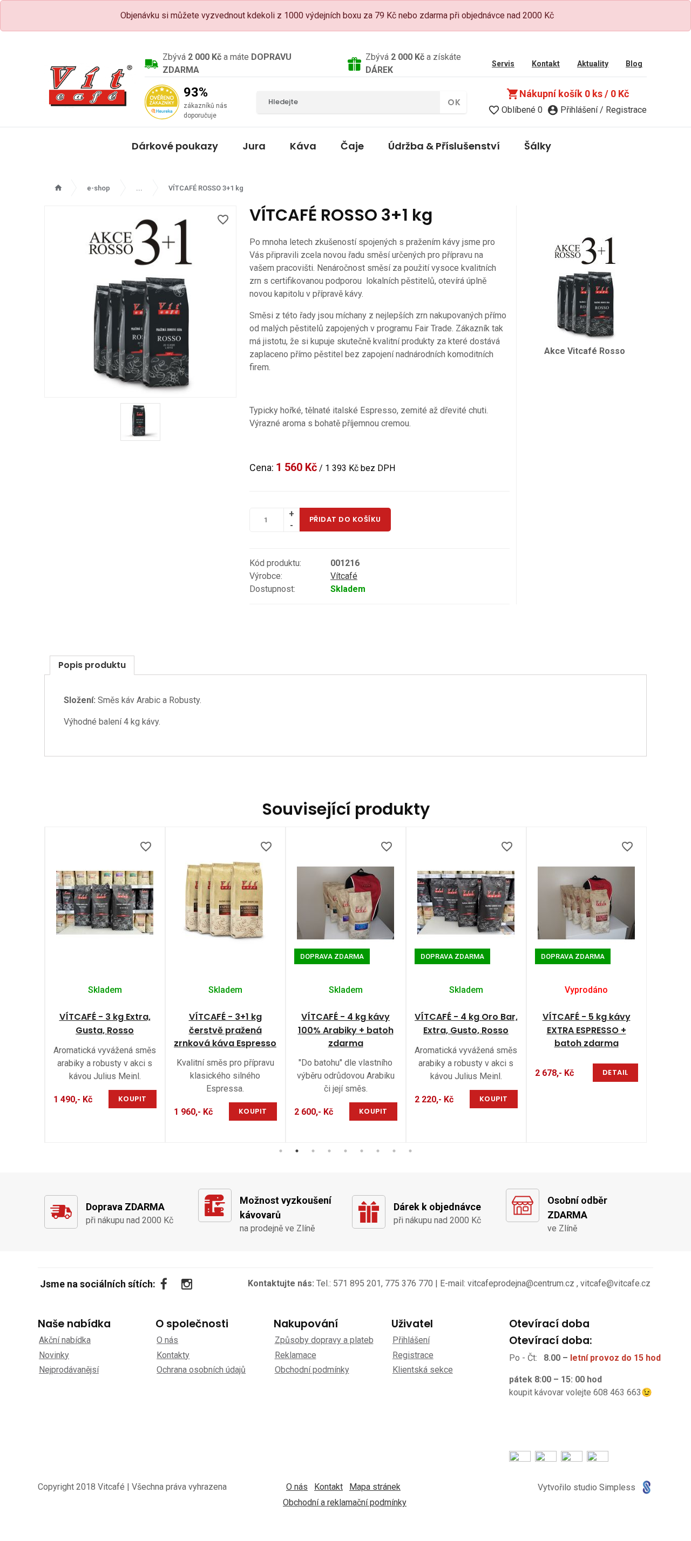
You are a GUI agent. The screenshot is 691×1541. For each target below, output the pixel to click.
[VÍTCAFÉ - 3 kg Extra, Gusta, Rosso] (105, 902)
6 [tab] (361, 1150)
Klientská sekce (422, 1370)
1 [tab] (280, 1150)
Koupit (132, 1099)
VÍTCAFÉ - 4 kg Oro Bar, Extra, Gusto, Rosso (466, 1024)
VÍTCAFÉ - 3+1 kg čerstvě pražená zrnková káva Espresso (225, 1030)
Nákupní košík (567, 93)
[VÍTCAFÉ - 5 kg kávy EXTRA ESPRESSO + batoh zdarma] (586, 902)
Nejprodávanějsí (69, 1370)
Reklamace (295, 1355)
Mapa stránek (375, 1487)
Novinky (54, 1355)
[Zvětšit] (140, 301)
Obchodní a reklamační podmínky (345, 1502)
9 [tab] (410, 1150)
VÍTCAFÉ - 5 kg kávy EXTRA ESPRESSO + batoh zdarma (587, 1030)
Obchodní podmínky (312, 1370)
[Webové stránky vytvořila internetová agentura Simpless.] (646, 1487)
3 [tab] (313, 1150)
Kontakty (173, 1355)
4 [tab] (329, 1150)
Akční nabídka (65, 1340)
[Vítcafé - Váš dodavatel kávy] (90, 85)
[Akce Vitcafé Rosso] (585, 286)
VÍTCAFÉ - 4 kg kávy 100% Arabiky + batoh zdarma (346, 1030)
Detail (615, 1072)
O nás (167, 1340)
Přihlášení (411, 1340)
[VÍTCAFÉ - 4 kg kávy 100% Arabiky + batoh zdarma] (345, 902)
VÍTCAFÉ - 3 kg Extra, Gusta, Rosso (105, 1024)
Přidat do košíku (345, 519)
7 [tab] (377, 1150)
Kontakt (328, 1487)
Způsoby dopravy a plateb (324, 1340)
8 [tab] (394, 1150)
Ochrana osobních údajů (201, 1370)
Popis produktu (92, 665)
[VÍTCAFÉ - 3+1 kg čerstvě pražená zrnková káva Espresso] (225, 902)
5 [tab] (345, 1150)
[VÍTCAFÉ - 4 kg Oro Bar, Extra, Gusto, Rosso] (466, 902)
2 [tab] (297, 1150)
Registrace (412, 1355)
